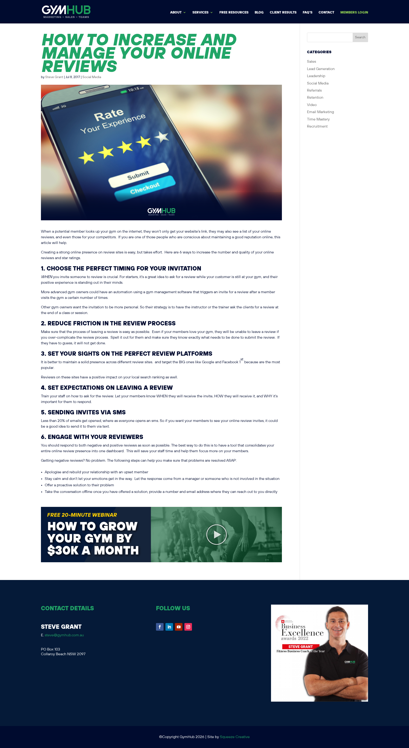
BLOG (259, 12)
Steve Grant (54, 77)
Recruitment (317, 126)
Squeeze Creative (235, 737)
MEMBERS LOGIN (354, 12)
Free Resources (234, 12)
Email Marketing (320, 112)
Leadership (316, 76)
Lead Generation (321, 69)
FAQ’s (307, 12)
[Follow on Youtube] (178, 627)
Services (200, 12)
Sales (311, 62)
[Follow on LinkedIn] (169, 627)
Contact (326, 12)
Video (312, 105)
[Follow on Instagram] (188, 627)
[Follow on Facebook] (160, 627)
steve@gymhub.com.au (64, 635)
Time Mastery (318, 119)
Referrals (314, 91)
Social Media (91, 77)
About (176, 12)
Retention (315, 98)
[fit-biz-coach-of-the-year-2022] (319, 701)
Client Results (283, 12)
